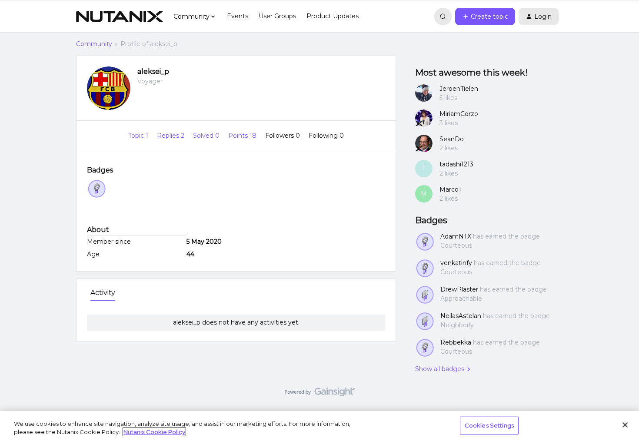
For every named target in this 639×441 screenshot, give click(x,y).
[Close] (625, 424)
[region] (319, 426)
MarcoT (450, 189)
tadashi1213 (456, 164)
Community (94, 44)
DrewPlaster (459, 289)
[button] (485, 16)
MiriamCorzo (458, 114)
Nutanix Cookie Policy (154, 431)
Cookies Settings (489, 425)
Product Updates (332, 16)
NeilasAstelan (460, 316)
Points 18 (243, 135)
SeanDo (451, 139)
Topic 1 (139, 135)
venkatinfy (456, 263)
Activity (102, 292)
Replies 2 (171, 135)
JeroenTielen (458, 89)
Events (237, 16)
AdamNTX (455, 236)
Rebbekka (455, 342)
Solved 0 (207, 135)
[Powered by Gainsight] (320, 394)
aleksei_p (153, 71)
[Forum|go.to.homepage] (119, 16)
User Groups (277, 16)
